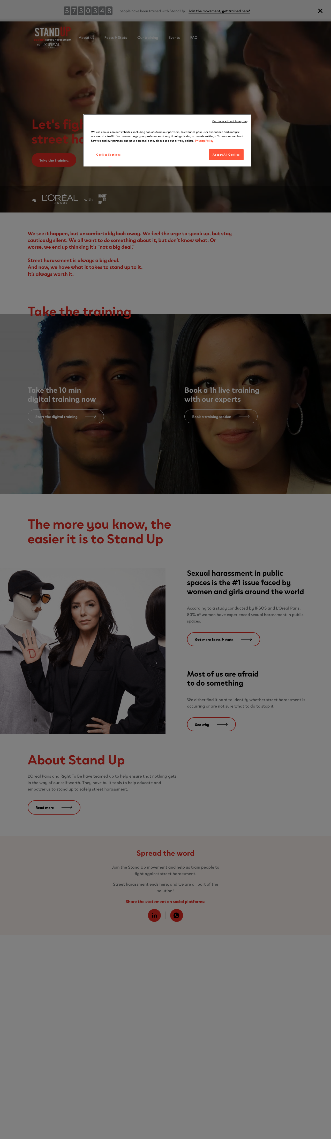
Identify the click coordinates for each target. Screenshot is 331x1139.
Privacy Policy (204, 140)
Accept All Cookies (226, 154)
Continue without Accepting (229, 121)
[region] (167, 140)
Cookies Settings (108, 154)
